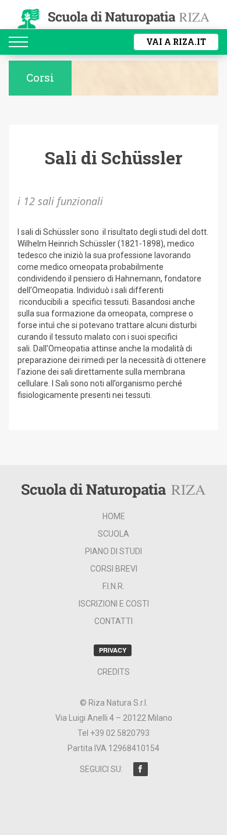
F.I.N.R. (113, 586)
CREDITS (113, 672)
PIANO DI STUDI (113, 551)
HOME (113, 516)
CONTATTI (113, 621)
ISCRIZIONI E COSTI (114, 603)
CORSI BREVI (113, 568)
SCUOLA (113, 533)
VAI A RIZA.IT (176, 41)
